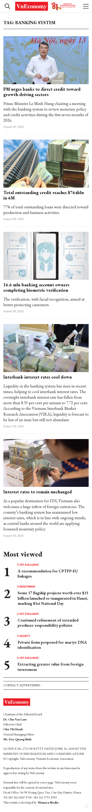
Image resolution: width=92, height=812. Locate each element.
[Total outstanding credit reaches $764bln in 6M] (46, 163)
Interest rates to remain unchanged (37, 492)
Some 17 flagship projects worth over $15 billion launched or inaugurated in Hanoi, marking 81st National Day (53, 598)
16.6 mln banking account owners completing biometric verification (36, 287)
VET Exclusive (29, 564)
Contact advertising (21, 685)
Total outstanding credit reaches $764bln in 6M (43, 195)
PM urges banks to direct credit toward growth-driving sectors (42, 91)
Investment (27, 586)
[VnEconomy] (46, 6)
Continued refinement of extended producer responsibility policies (48, 622)
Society (24, 636)
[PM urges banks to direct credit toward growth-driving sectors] (46, 59)
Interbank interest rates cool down (37, 377)
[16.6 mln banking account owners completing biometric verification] (46, 255)
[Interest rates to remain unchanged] (46, 462)
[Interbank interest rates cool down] (46, 347)
